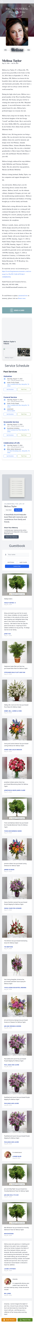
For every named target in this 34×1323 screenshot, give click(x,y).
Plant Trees (24, 389)
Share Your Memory (11, 537)
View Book (9, 510)
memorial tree (23, 295)
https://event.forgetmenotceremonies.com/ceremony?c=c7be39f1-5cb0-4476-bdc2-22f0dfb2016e (16, 274)
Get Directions (10, 389)
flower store (21, 298)
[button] (17, 585)
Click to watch (11, 411)
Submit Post (17, 566)
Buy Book (18, 510)
